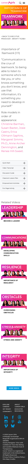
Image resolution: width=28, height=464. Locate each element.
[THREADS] (19, 418)
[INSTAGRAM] (6, 423)
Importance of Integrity (11, 371)
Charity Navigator (9, 443)
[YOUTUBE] (19, 423)
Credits (12, 459)
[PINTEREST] (13, 423)
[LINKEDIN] (6, 418)
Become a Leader (12, 221)
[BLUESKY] (13, 427)
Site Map (6, 459)
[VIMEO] (6, 427)
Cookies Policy (19, 457)
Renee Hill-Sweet (12, 151)
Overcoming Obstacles (9, 311)
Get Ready (7, 409)
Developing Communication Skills (11, 253)
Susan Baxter (9, 127)
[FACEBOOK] (13, 418)
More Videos (14, 388)
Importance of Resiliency (11, 281)
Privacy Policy (8, 457)
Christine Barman (12, 124)
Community (7, 411)
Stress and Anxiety (13, 340)
